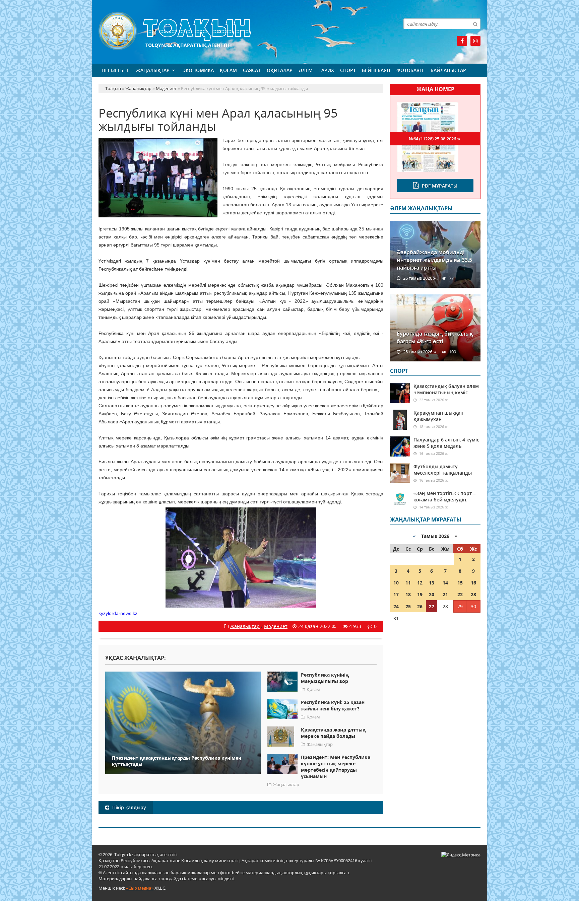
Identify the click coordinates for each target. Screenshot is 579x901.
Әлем (306, 70)
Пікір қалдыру (128, 807)
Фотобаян (409, 70)
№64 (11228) (435, 139)
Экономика (198, 70)
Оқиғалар (280, 70)
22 (460, 594)
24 (396, 606)
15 (460, 582)
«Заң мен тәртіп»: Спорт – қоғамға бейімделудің (444, 496)
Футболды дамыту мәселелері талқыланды (442, 469)
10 (396, 582)
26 (420, 606)
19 (420, 594)
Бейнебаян (376, 70)
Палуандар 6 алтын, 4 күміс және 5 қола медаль (446, 442)
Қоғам (228, 70)
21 (445, 594)
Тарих (326, 70)
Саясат (252, 70)
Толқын (241, 31)
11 (408, 582)
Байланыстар (448, 70)
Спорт (348, 70)
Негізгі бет (115, 70)
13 (431, 582)
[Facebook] (462, 41)
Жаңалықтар (153, 70)
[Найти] (475, 24)
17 (396, 594)
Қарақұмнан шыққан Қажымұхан (438, 416)
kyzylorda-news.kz (118, 613)
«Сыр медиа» (139, 888)
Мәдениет (275, 626)
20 (431, 594)
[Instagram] (475, 41)
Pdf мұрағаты (439, 186)
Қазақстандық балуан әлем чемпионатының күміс (446, 389)
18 (408, 594)
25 (408, 606)
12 (420, 582)
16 (473, 582)
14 (445, 582)
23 (473, 594)
